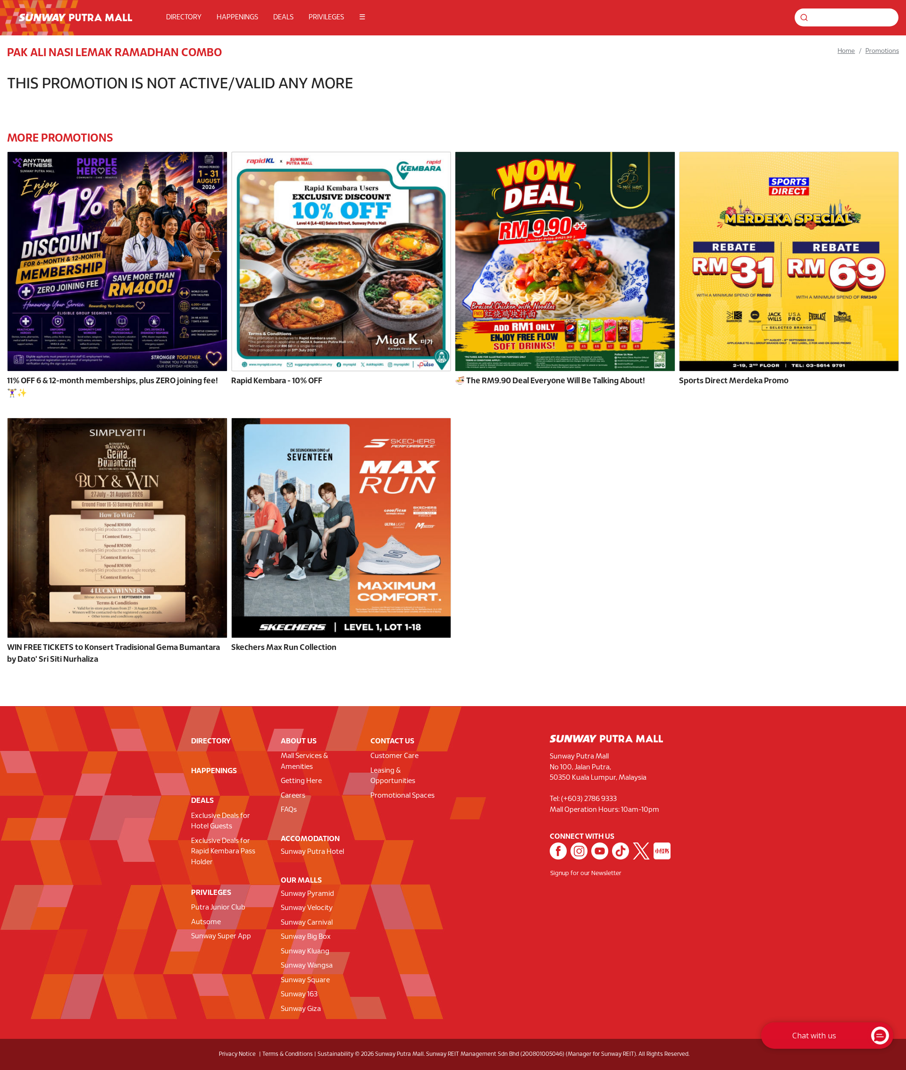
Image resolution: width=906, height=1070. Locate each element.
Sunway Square (305, 980)
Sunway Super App (221, 936)
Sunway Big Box (306, 937)
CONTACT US (392, 741)
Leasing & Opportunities (392, 776)
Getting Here (301, 781)
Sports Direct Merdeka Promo (734, 381)
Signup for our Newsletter (585, 873)
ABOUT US (299, 741)
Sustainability (335, 1054)
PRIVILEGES (326, 17)
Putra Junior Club (218, 907)
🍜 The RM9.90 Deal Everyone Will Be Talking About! (550, 381)
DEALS (283, 17)
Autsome (206, 922)
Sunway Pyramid (307, 894)
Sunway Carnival (307, 922)
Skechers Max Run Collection (283, 647)
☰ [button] (362, 17)
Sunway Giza (301, 1009)
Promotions (882, 51)
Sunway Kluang (305, 951)
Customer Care (394, 756)
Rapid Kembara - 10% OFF (276, 381)
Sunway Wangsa (307, 965)
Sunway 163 (299, 994)
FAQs (289, 810)
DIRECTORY (183, 17)
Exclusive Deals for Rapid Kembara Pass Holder (223, 852)
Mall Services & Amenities (304, 761)
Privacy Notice (237, 1054)
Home (846, 51)
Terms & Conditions (287, 1054)
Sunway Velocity (307, 908)
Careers (293, 795)
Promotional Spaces (402, 795)
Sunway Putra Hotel (312, 852)
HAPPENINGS (237, 17)
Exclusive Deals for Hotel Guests (220, 821)
